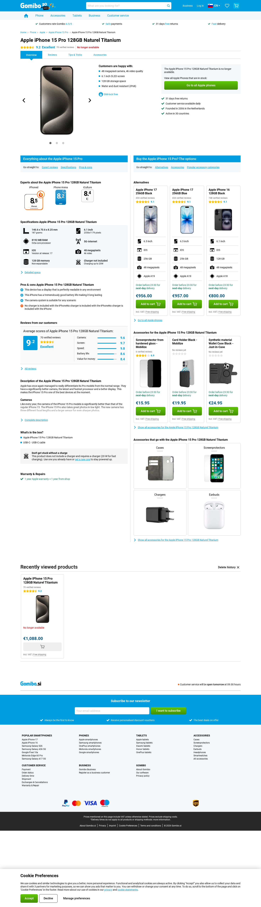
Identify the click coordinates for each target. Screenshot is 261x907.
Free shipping (152, 312)
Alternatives (161, 167)
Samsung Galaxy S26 (32, 746)
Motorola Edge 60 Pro (32, 755)
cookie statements (128, 889)
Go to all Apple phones (150, 320)
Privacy (102, 825)
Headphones (200, 752)
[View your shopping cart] (236, 5)
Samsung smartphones (90, 743)
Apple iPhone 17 (30, 739)
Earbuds (198, 749)
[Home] (26, 15)
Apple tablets (142, 739)
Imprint (112, 825)
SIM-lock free (111, 94)
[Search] (168, 6)
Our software (142, 772)
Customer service (118, 15)
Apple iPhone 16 (30, 743)
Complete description (36, 420)
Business (94, 15)
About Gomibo (143, 769)
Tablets (77, 15)
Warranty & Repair (30, 785)
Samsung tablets (144, 743)
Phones (84, 735)
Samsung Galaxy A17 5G (34, 759)
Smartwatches (200, 755)
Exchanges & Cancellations (35, 782)
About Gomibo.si (88, 825)
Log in (200, 5)
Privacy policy (142, 776)
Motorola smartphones (90, 749)
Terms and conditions (150, 825)
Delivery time (28, 776)
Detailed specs (32, 272)
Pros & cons (85, 167)
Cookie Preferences (128, 825)
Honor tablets (142, 749)
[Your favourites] (227, 5)
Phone (39, 15)
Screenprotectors (202, 743)
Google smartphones (89, 752)
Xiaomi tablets (143, 746)
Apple (42, 32)
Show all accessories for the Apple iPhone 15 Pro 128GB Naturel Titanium (178, 427)
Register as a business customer (94, 772)
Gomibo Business (87, 769)
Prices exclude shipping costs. (163, 817)
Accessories (57, 15)
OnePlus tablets (143, 752)
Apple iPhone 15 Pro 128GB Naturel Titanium (93, 32)
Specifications (68, 167)
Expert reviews (50, 167)
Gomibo (141, 765)
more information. (162, 819)
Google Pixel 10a (30, 752)
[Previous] (24, 100)
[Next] (89, 100)
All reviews (30, 368)
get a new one (82, 459)
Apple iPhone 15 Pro (58, 32)
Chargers (198, 746)
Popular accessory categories (203, 167)
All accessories (201, 759)
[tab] (50, 143)
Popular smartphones (37, 735)
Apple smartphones (88, 739)
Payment (26, 769)
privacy (108, 889)
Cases (196, 739)
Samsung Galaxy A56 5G (34, 749)
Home (23, 32)
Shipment (26, 779)
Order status (28, 772)
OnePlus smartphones (89, 746)
